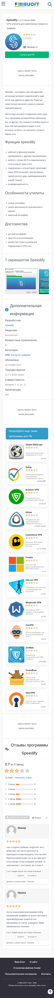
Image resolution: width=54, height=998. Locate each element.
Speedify (9, 325)
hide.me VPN (32, 580)
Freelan (29, 557)
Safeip (29, 467)
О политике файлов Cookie (27, 968)
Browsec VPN (32, 490)
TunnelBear (31, 670)
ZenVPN (30, 625)
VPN (7, 355)
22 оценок (28, 38)
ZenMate (30, 648)
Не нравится (32, 876)
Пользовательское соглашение (21, 974)
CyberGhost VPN (34, 535)
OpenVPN (30, 693)
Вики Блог (20, 962)
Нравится (20, 876)
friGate (29, 512)
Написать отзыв (23, 777)
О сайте (33, 962)
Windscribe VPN (33, 603)
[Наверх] (50, 993)
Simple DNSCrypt (34, 445)
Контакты (46, 974)
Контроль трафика (20, 355)
